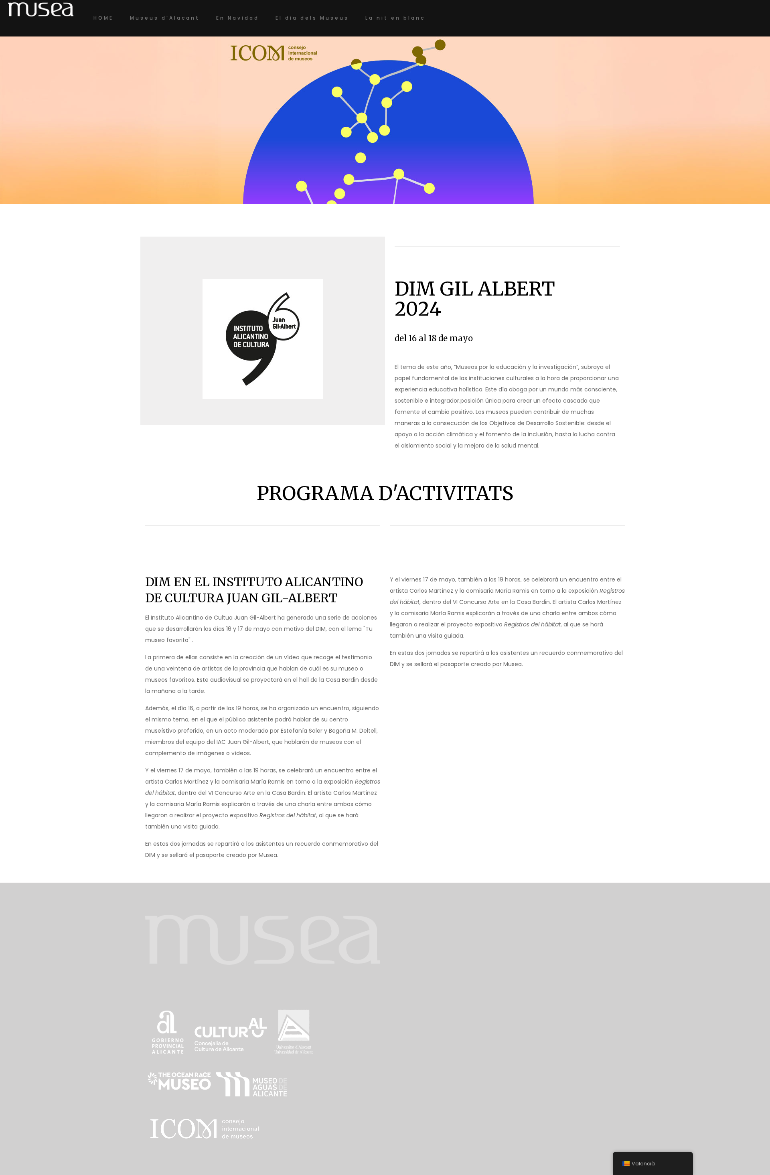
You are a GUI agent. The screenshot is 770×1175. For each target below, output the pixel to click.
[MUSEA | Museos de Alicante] (40, 9)
